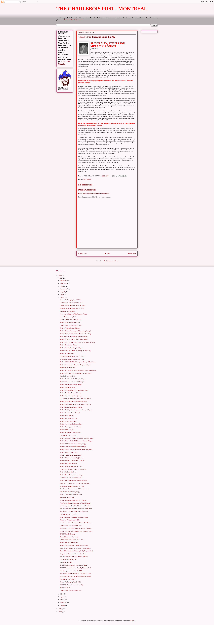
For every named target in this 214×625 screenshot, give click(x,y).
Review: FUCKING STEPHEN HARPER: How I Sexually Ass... (78, 370)
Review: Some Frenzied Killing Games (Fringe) (74, 545)
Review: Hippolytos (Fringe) (68, 452)
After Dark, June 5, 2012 (67, 562)
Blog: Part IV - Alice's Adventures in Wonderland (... (75, 548)
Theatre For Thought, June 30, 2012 (70, 300)
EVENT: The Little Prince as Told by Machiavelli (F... (76, 568)
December (63, 280)
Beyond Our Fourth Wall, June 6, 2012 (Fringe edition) (76, 551)
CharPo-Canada (64, 62)
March (62, 600)
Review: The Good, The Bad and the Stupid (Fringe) (75, 373)
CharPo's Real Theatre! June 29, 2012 (71, 302)
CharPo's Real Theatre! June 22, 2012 (71, 325)
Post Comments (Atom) (111, 261)
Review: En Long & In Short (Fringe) (71, 466)
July (61, 294)
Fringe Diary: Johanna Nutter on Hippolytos (73, 554)
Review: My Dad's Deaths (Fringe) (70, 393)
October (63, 286)
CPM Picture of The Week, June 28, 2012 (72, 305)
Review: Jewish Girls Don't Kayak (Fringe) (72, 379)
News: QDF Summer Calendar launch (71, 494)
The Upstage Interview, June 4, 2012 (71, 571)
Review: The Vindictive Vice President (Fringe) (74, 390)
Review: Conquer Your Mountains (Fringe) (73, 446)
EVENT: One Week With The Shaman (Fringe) (73, 556)
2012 (60, 278)
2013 (60, 275)
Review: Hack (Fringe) (66, 415)
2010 (60, 612)
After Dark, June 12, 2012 (67, 497)
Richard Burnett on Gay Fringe (69, 537)
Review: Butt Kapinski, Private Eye (70, 432)
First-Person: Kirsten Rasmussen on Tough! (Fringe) (75, 503)
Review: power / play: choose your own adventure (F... (76, 449)
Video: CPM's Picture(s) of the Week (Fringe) (73, 480)
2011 (60, 609)
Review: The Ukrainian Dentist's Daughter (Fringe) (75, 365)
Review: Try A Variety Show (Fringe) (71, 396)
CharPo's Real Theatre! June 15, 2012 (71, 477)
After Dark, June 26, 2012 (67, 311)
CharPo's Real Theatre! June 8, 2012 (71, 525)
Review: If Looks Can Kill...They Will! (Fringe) (74, 517)
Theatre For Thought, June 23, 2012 (70, 319)
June (62, 297)
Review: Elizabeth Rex (67, 353)
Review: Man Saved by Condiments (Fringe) (73, 401)
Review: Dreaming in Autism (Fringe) (71, 407)
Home (107, 254)
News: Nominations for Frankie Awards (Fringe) (74, 336)
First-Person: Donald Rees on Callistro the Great (74, 489)
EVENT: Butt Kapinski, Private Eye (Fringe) (73, 500)
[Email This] (117, 176)
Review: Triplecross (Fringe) (68, 421)
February (63, 602)
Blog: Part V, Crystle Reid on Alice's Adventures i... (75, 483)
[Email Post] (113, 176)
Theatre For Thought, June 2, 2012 (70, 582)
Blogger (132, 620)
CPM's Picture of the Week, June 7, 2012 (72, 540)
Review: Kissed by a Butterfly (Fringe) (71, 458)
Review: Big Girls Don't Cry (68, 418)
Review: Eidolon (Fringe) (67, 367)
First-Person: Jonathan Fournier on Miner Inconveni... (76, 576)
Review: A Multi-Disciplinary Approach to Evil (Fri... (76, 404)
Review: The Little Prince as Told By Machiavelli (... (76, 350)
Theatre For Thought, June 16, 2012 (70, 455)
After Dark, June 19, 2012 (67, 376)
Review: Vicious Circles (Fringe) (69, 328)
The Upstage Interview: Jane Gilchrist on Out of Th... (76, 506)
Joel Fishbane (87, 179)
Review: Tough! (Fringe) (67, 387)
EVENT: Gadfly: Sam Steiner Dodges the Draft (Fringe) (76, 508)
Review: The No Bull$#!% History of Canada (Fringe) (76, 441)
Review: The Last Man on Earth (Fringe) (72, 382)
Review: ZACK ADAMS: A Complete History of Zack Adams (78, 362)
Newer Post (82, 254)
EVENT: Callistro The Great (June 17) (71, 585)
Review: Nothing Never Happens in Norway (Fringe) (75, 410)
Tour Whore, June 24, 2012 (68, 317)
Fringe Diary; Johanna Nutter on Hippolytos (73, 469)
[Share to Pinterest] (126, 176)
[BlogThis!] (119, 176)
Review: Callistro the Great (68, 472)
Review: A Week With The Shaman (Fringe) (73, 444)
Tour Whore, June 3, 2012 (67, 579)
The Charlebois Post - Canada (73, 20)
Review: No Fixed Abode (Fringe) (70, 322)
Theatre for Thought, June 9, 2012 (70, 520)
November (63, 283)
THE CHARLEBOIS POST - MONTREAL (101, 8)
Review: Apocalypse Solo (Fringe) (70, 427)
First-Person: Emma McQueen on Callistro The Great (76, 528)
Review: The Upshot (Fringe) (68, 345)
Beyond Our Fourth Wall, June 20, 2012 (72, 359)
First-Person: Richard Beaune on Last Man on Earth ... (76, 573)
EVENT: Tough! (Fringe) (67, 534)
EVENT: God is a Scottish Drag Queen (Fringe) (74, 565)
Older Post (132, 254)
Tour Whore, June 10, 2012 (68, 514)
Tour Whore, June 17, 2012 (68, 435)
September (63, 289)
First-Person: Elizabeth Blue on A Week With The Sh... (76, 523)
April (62, 597)
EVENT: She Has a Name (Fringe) (70, 492)
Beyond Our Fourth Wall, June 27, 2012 (72, 308)
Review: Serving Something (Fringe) (71, 384)
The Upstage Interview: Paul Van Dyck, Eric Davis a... (76, 398)
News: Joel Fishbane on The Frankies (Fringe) (73, 314)
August (62, 292)
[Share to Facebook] (123, 176)
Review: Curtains (65, 587)
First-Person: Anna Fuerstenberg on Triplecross (74, 511)
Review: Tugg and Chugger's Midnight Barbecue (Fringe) (77, 342)
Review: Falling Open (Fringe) (69, 542)
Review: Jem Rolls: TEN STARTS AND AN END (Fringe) (77, 438)
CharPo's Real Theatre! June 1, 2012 (71, 590)
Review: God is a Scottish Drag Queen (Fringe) (74, 339)
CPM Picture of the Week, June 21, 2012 (72, 356)
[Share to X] (121, 176)
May (62, 594)
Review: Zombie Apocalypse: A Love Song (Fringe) (75, 331)
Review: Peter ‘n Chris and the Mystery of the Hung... (76, 334)
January (62, 605)
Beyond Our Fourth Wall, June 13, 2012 (72, 486)
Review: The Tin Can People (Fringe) (71, 348)
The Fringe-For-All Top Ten (68, 559)
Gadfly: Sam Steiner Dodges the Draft (71, 424)
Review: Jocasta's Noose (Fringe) (70, 413)
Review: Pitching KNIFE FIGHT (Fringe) (72, 460)
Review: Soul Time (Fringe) (68, 463)
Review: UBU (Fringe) (66, 430)
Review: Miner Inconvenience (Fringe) (71, 475)
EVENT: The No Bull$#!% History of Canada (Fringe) (76, 531)
